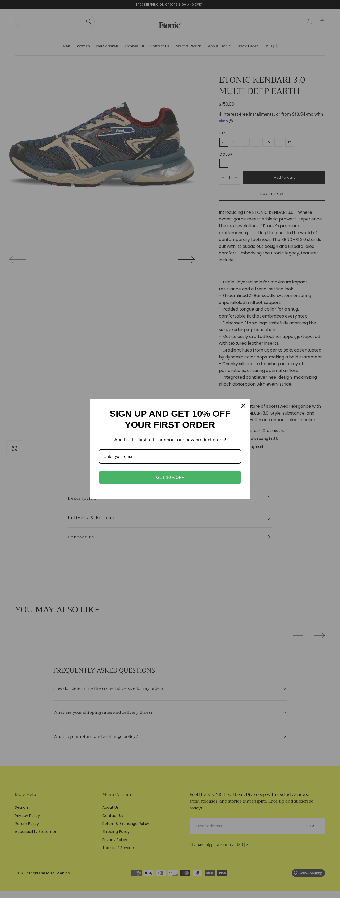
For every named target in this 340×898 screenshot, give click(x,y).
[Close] (243, 405)
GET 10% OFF (170, 477)
